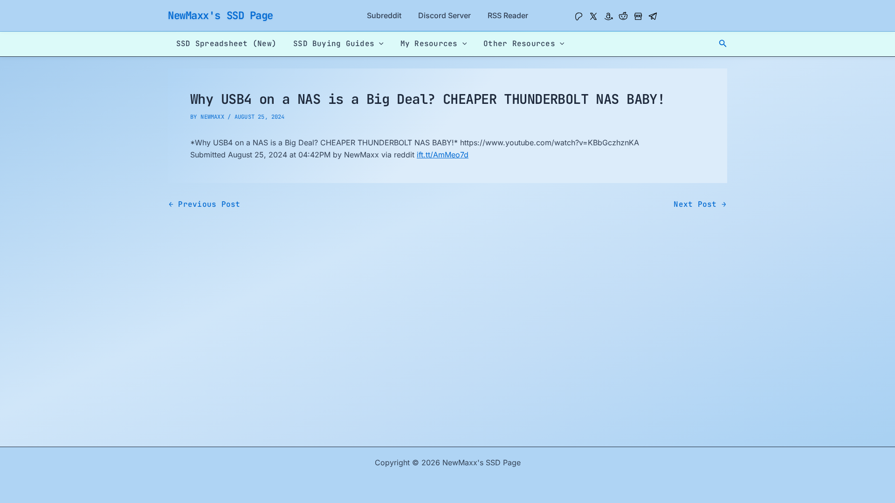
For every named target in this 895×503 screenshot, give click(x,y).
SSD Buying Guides (333, 43)
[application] (379, 44)
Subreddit (384, 15)
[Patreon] (578, 16)
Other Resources (519, 43)
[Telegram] (653, 16)
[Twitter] (593, 16)
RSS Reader (508, 15)
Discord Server (444, 15)
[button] (723, 43)
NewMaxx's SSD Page (220, 15)
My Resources (429, 43)
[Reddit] (623, 16)
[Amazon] (608, 16)
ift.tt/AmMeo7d (442, 154)
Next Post (700, 204)
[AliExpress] (638, 16)
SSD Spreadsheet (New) (226, 43)
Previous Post (205, 204)
